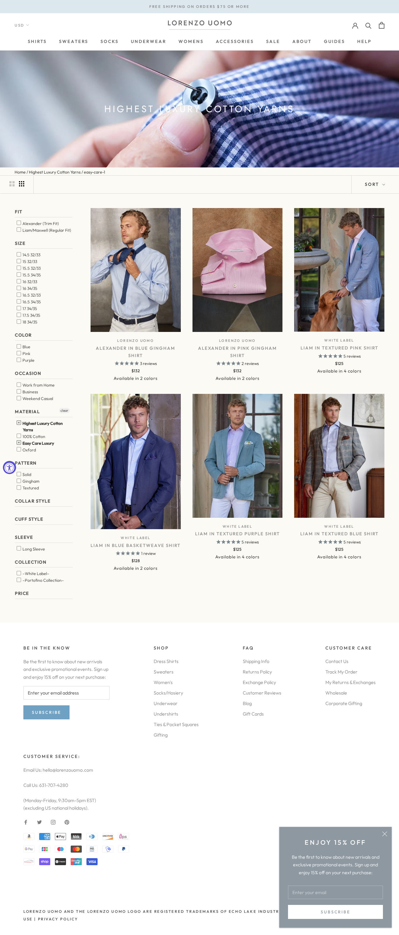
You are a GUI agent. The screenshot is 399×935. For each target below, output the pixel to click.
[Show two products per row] (12, 183)
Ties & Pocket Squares (176, 724)
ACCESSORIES (235, 41)
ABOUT (302, 41)
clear (64, 410)
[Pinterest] (67, 821)
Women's (163, 682)
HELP (364, 41)
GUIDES (334, 41)
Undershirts (166, 714)
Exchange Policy (259, 682)
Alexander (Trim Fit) (40, 223)
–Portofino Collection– (43, 580)
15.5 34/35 (31, 275)
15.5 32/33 (31, 268)
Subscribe (335, 912)
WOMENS (191, 41)
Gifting (161, 735)
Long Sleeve (33, 549)
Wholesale (336, 693)
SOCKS (109, 41)
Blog (247, 703)
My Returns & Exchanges (350, 682)
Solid (26, 474)
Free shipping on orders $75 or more (199, 6)
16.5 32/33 (31, 295)
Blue (26, 346)
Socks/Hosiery (168, 693)
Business (30, 391)
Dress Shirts (166, 661)
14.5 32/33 (31, 254)
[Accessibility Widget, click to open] (9, 467)
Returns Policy (257, 672)
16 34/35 (29, 288)
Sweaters (164, 672)
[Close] (384, 834)
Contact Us (336, 661)
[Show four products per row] (21, 183)
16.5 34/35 (31, 301)
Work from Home (38, 385)
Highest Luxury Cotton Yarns (42, 426)
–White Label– (35, 573)
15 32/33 (29, 261)
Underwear (166, 703)
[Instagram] (53, 821)
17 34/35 (29, 308)
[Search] (368, 25)
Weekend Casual (37, 398)
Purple (28, 360)
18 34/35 (29, 322)
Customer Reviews (262, 693)
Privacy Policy (58, 919)
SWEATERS (73, 41)
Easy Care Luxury (38, 443)
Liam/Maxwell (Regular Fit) (46, 230)
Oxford (29, 450)
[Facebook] (25, 821)
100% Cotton (33, 436)
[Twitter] (39, 821)
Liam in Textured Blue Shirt (339, 533)
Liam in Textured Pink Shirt (339, 348)
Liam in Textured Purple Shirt (237, 533)
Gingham (30, 481)
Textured (30, 488)
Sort (373, 184)
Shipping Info (256, 661)
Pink (26, 353)
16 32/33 (29, 281)
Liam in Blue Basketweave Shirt (136, 545)
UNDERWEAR (148, 41)
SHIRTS (37, 41)
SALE (273, 41)
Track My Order (341, 672)
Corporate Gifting (343, 703)
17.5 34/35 (31, 315)
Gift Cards (253, 714)
